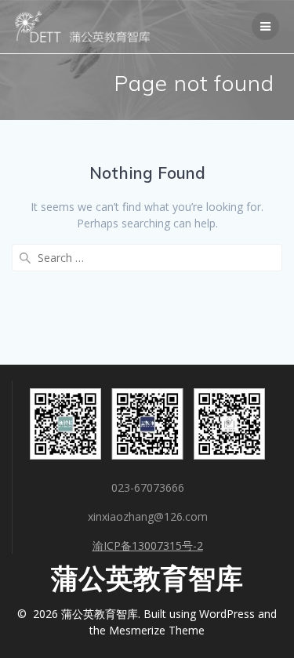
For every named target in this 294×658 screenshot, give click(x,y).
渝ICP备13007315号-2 (148, 545)
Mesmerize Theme (157, 630)
